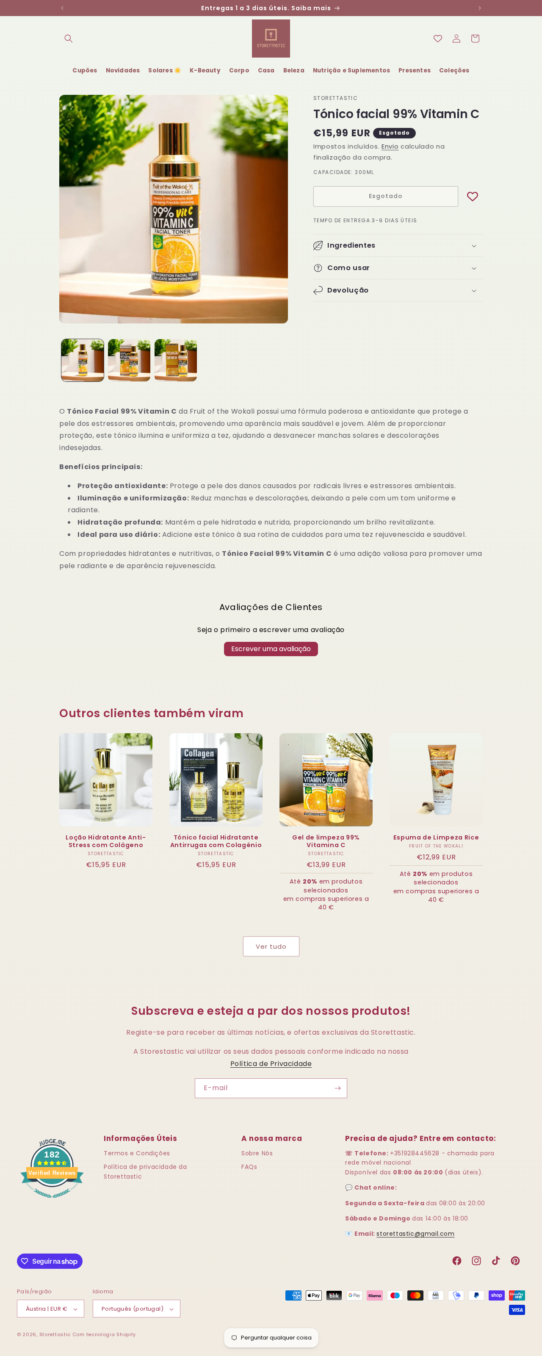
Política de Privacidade (271, 1064)
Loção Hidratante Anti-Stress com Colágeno (106, 841)
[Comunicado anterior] (62, 8)
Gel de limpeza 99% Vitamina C (326, 841)
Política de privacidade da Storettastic (145, 1171)
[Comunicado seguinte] (479, 8)
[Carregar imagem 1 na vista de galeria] (82, 360)
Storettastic (55, 1334)
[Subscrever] (337, 1088)
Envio (390, 146)
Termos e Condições (137, 1153)
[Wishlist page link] (438, 38)
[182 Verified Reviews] (52, 1202)
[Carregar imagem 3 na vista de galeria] (176, 360)
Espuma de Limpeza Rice (436, 837)
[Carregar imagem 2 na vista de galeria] (129, 360)
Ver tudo (271, 946)
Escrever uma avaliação (271, 649)
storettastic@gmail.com (415, 1233)
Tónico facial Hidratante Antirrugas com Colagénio (216, 841)
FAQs (249, 1167)
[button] (68, 38)
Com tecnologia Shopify (104, 1334)
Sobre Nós (257, 1153)
